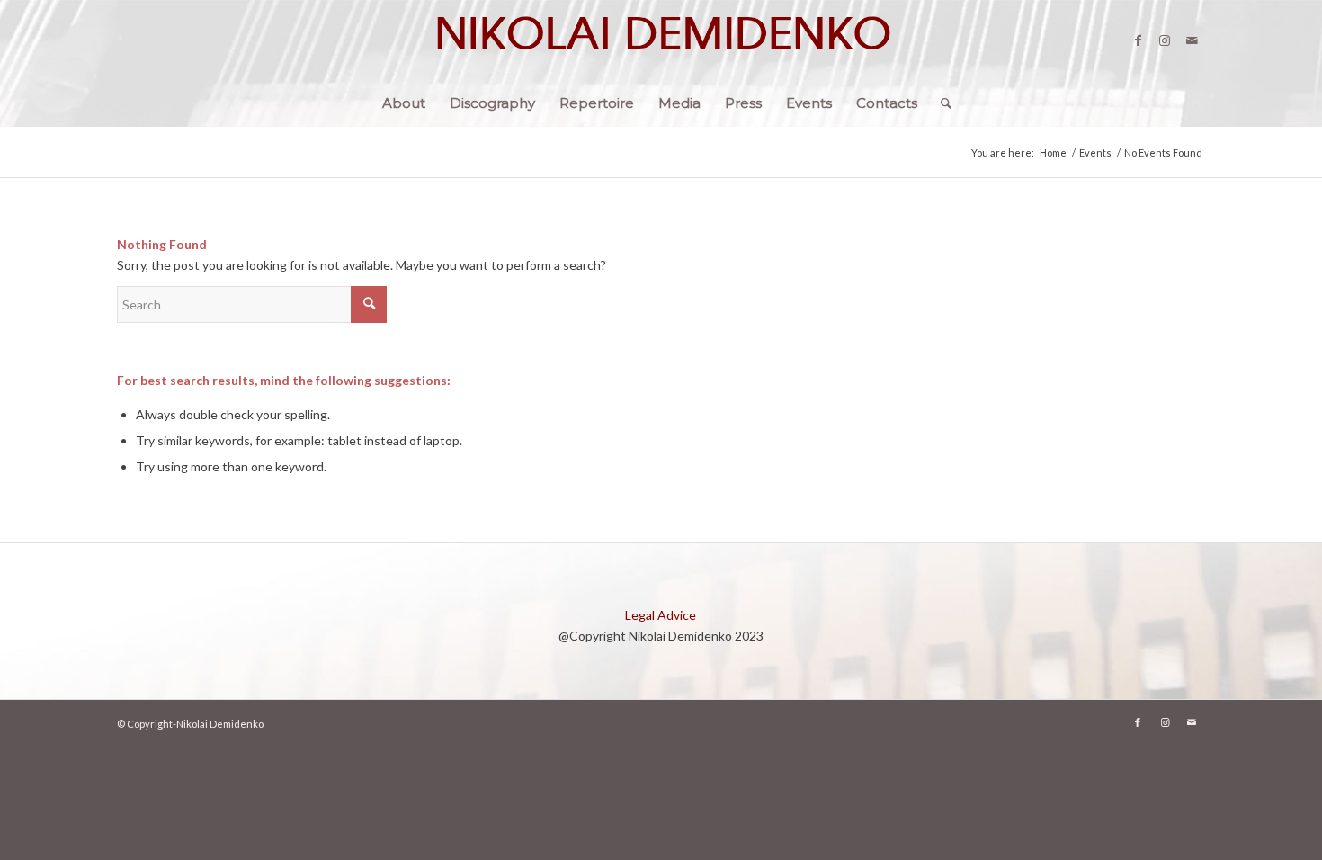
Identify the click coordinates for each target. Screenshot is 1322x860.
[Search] (940, 103)
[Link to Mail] (1191, 40)
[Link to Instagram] (1164, 40)
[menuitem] (404, 103)
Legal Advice (660, 615)
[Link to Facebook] (1137, 40)
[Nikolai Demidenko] (661, 40)
